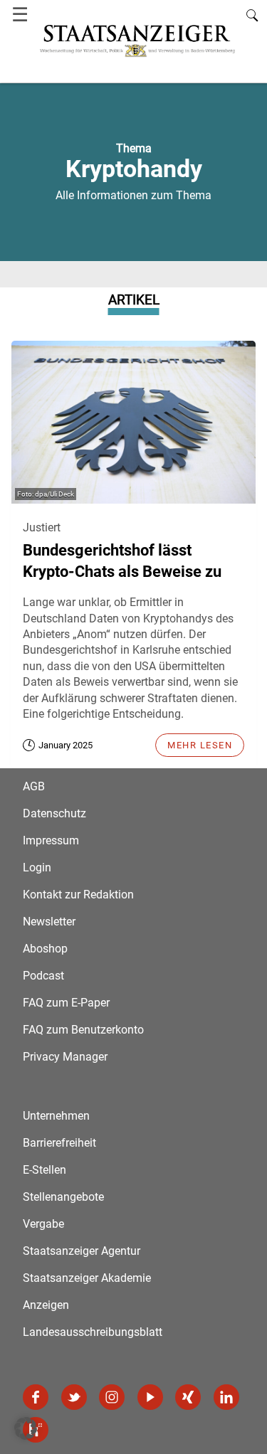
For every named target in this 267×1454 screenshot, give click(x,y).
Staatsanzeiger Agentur (81, 1251)
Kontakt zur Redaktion (78, 894)
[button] (25, 1428)
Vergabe (43, 1224)
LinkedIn (226, 1397)
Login (37, 867)
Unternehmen (56, 1116)
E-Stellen (44, 1170)
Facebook (35, 1397)
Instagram (111, 1397)
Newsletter (49, 921)
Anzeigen (46, 1305)
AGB (34, 786)
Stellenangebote (63, 1197)
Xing (188, 1397)
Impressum (51, 840)
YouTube (150, 1397)
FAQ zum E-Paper (66, 1002)
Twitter (74, 1397)
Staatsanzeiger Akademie (87, 1278)
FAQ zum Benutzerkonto (83, 1029)
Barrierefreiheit (59, 1143)
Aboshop (45, 948)
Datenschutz (54, 813)
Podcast (43, 975)
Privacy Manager (65, 1056)
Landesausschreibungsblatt (92, 1332)
